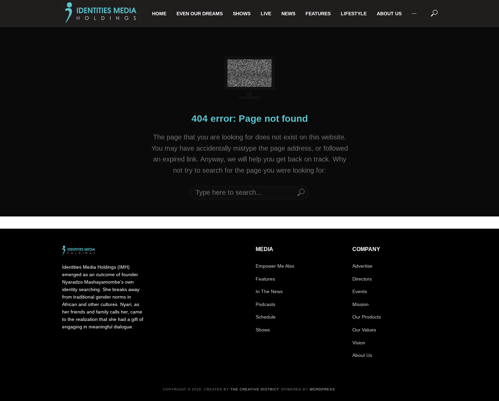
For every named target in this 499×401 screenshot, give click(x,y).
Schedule (266, 317)
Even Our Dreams (200, 13)
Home (159, 13)
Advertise (362, 266)
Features (318, 13)
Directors (362, 279)
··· (414, 13)
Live (266, 13)
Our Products (366, 317)
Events (359, 291)
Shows (242, 13)
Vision (358, 342)
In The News (269, 291)
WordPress (322, 389)
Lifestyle (354, 13)
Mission (360, 304)
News (288, 13)
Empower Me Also (275, 266)
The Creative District (254, 389)
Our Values (364, 329)
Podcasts (265, 304)
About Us (389, 13)
